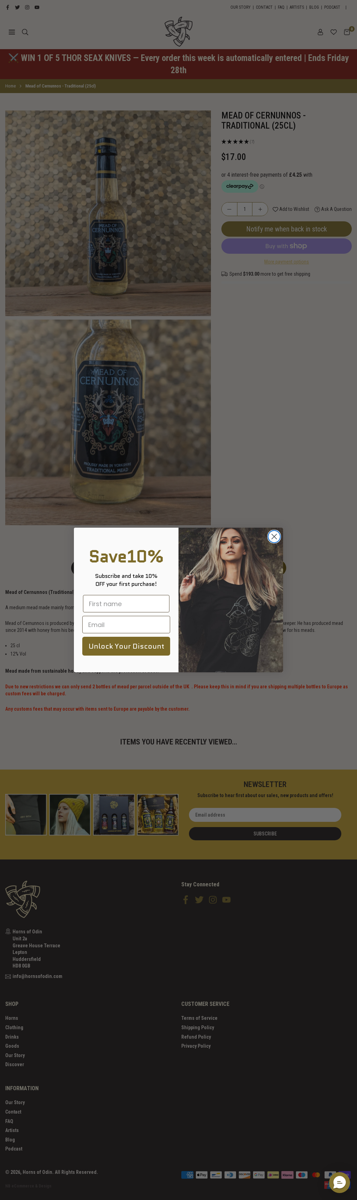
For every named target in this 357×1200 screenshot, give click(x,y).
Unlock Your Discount (126, 646)
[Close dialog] (274, 536)
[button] (339, 1182)
